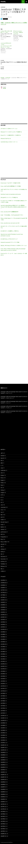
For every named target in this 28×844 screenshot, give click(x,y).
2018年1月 (3, 587)
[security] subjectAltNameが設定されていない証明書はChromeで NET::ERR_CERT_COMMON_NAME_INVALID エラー (14, 207)
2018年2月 (3, 585)
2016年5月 (3, 604)
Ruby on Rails (4, 541)
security (2, 544)
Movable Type (4, 522)
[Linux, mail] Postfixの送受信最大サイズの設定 (11, 186)
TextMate (3, 563)
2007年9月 (3, 811)
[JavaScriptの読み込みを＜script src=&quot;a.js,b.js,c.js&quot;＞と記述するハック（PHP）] (7, 47)
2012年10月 (3, 668)
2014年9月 (3, 631)
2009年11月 (3, 747)
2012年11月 (3, 666)
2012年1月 (3, 683)
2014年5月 (3, 639)
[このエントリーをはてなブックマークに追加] (1, 18)
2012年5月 (3, 673)
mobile (2, 519)
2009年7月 (3, 757)
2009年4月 (3, 764)
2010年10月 (3, 720)
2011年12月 (3, 686)
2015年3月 (3, 624)
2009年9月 (3, 752)
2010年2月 (3, 740)
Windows (3, 566)
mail (1, 517)
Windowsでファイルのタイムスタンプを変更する (11, 131)
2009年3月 (3, 767)
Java (2, 504)
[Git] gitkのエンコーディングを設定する (9, 197)
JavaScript (3, 7)
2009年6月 (3, 759)
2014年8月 (3, 634)
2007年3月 (3, 826)
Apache (2, 458)
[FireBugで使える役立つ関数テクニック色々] (7, 35)
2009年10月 (3, 750)
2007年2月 (3, 828)
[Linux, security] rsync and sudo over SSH (10, 223)
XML (2, 568)
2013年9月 (3, 646)
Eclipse (2, 475)
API (1, 460)
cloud (2, 467)
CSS (2, 472)
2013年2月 (3, 659)
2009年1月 (3, 772)
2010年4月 (3, 735)
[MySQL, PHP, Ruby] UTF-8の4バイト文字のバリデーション (14, 245)
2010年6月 (3, 730)
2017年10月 (3, 592)
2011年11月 (3, 688)
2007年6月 (3, 818)
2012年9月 (3, 671)
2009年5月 (3, 762)
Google (2, 492)
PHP (2, 534)
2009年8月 (3, 754)
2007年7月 (3, 816)
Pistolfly (3, 1)
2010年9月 (3, 722)
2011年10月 (3, 691)
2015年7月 (3, 619)
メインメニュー (26, 1)
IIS (1, 499)
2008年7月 (3, 786)
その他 (2, 571)
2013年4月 (3, 654)
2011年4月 (3, 705)
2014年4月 (3, 641)
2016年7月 (3, 602)
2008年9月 (3, 782)
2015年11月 (3, 617)
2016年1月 (3, 612)
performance (3, 531)
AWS (2, 463)
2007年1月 (3, 831)
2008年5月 (3, 791)
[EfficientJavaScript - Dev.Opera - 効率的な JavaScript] (19, 35)
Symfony (3, 561)
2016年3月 (3, 609)
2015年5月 (3, 622)
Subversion (3, 559)
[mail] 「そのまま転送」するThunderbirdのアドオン (12, 215)
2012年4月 (3, 676)
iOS (1, 502)
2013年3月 (3, 656)
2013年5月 (3, 651)
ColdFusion (3, 470)
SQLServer (3, 556)
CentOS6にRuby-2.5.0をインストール (9, 141)
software (3, 549)
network (2, 529)
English (2, 480)
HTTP (2, 495)
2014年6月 (3, 636)
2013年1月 (3, 661)
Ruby (2, 539)
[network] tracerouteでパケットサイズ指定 (10, 242)
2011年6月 (3, 700)
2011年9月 (3, 693)
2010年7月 (3, 727)
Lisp (2, 512)
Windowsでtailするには (6, 138)
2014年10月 (3, 629)
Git (1, 487)
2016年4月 (3, 607)
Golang (2, 490)
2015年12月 (3, 614)
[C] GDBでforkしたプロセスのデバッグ (9, 239)
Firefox (2, 482)
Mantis (2, 68)
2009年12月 (3, 745)
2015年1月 (3, 627)
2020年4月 (3, 580)
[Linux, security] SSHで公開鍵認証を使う (10, 211)
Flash (2, 485)
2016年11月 (3, 599)
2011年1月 (3, 713)
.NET (2, 453)
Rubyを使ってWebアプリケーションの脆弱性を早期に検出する (14, 62)
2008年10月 (3, 779)
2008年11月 (3, 777)
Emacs (2, 477)
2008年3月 (3, 796)
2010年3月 (3, 737)
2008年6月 (3, 789)
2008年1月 (3, 801)
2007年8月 (3, 814)
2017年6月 (3, 595)
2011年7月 (3, 698)
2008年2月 (3, 799)
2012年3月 (3, 678)
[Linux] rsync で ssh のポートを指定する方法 (10, 183)
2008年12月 (3, 774)
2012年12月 (3, 663)
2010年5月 (3, 732)
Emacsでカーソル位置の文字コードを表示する (11, 135)
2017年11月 (3, 590)
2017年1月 (3, 597)
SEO (2, 546)
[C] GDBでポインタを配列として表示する (10, 231)
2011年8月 (3, 695)
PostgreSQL (3, 536)
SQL (2, 554)
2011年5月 (3, 703)
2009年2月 (3, 769)
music (2, 524)
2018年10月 (3, 582)
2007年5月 (3, 821)
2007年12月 (3, 804)
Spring (2, 551)
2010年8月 (3, 725)
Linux (2, 509)
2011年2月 (3, 710)
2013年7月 (3, 649)
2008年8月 (3, 784)
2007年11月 (3, 806)
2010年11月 (3, 718)
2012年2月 (3, 681)
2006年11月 (3, 836)
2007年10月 (3, 809)
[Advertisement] (14, 106)
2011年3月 (3, 708)
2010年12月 (3, 715)
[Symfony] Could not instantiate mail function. (11, 194)
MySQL (2, 527)
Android (2, 455)
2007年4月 (3, 823)
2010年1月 (3, 742)
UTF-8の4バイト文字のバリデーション (9, 128)
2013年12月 (3, 644)
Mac (2, 514)
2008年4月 (3, 794)
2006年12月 (3, 833)
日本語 (4, 88)
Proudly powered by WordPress (7, 842)
